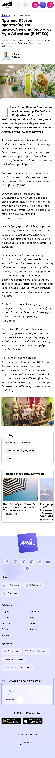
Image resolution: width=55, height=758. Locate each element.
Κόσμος (5, 635)
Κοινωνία (5, 15)
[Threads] (31, 562)
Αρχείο (33, 629)
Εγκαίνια (26, 443)
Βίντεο (9, 459)
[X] (23, 562)
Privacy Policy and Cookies (17, 668)
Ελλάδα (5, 629)
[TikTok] (40, 562)
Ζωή (32, 618)
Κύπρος (5, 612)
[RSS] (27, 568)
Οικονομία (6, 623)
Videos (33, 623)
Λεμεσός (10, 443)
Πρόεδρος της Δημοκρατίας (20, 451)
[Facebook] (7, 562)
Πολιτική (5, 618)
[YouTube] (48, 562)
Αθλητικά (34, 612)
